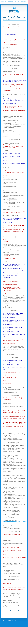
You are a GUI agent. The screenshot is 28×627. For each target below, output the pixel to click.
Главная (3, 1)
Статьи (17, 1)
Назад (8, 610)
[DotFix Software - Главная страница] (14, 10)
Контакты (23, 1)
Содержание (14, 610)
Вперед (20, 610)
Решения (10, 1)
